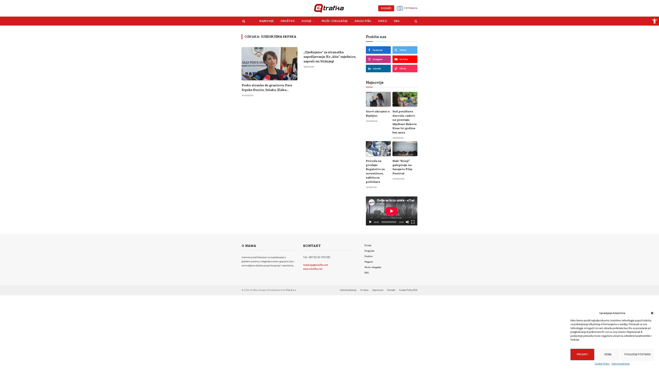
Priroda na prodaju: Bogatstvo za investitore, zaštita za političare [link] (375, 171)
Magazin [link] (369, 261)
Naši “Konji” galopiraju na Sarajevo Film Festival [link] (402, 167)
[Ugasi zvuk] (407, 222)
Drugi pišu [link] (363, 21)
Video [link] (382, 21)
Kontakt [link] (391, 290)
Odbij (607, 354)
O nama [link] (364, 290)
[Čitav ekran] (413, 222)
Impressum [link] (377, 290)
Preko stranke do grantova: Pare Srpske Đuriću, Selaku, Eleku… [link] (267, 87)
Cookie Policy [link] (602, 363)
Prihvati (582, 354)
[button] (652, 313)
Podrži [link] (386, 8)
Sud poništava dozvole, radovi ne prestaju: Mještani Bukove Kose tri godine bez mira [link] (404, 121)
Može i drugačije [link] (335, 21)
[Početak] (370, 222)
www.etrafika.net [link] (312, 268)
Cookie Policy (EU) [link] (408, 290)
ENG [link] (397, 21)
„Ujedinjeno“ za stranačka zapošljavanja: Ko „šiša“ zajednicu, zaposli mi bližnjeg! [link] (330, 56)
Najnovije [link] (266, 21)
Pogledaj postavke (638, 354)
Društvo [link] (288, 21)
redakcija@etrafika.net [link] (315, 265)
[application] (391, 210)
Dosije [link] (307, 21)
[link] (654, 21)
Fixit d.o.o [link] (291, 290)
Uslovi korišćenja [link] (620, 363)
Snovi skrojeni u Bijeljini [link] (378, 113)
